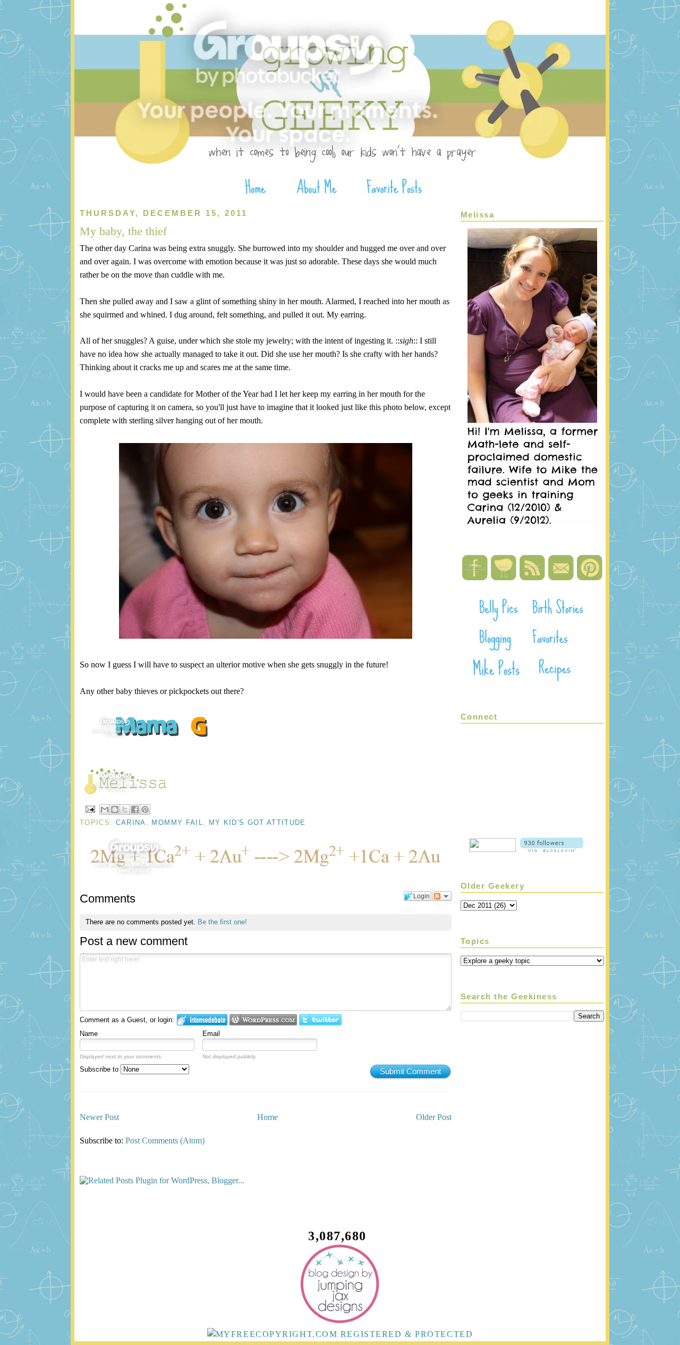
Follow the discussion (442, 896)
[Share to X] (125, 809)
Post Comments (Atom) (165, 1140)
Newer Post (99, 1117)
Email (211, 1034)
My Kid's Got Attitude (257, 822)
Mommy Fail (176, 822)
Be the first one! (222, 922)
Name (89, 1034)
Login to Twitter (320, 1019)
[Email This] (104, 809)
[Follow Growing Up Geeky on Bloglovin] (551, 849)
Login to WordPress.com (263, 1019)
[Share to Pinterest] (145, 809)
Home (267, 1117)
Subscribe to (100, 1069)
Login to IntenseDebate (202, 1019)
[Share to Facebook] (135, 809)
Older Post (434, 1117)
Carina (131, 822)
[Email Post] (90, 809)
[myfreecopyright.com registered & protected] (340, 1334)
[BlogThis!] (114, 809)
